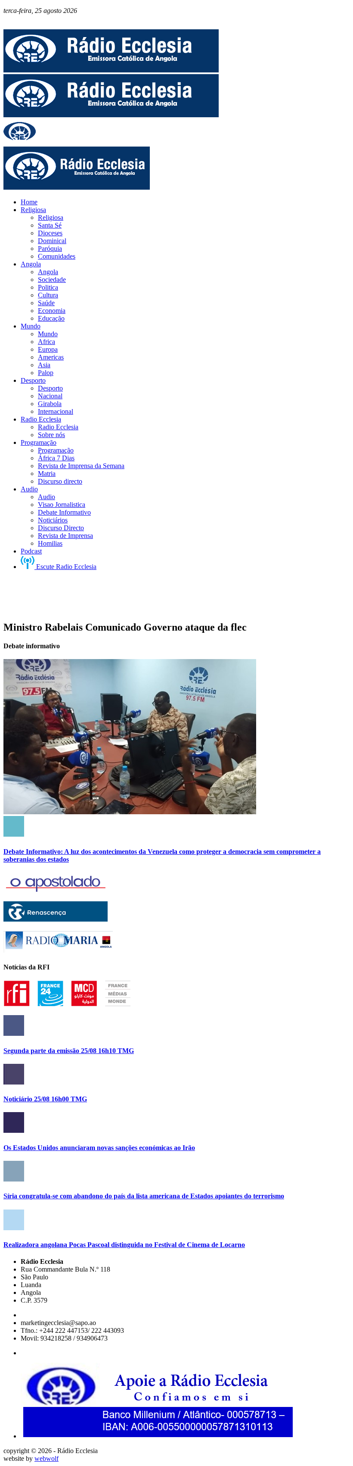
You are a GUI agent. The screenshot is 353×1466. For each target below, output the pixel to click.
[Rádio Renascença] (55, 919)
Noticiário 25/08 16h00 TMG (45, 1099)
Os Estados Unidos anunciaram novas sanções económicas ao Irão (99, 1147)
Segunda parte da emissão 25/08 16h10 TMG (68, 1050)
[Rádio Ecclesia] (111, 70)
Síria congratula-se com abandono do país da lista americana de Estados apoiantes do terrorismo (143, 1196)
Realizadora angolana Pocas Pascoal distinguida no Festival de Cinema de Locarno (124, 1244)
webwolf (46, 1458)
